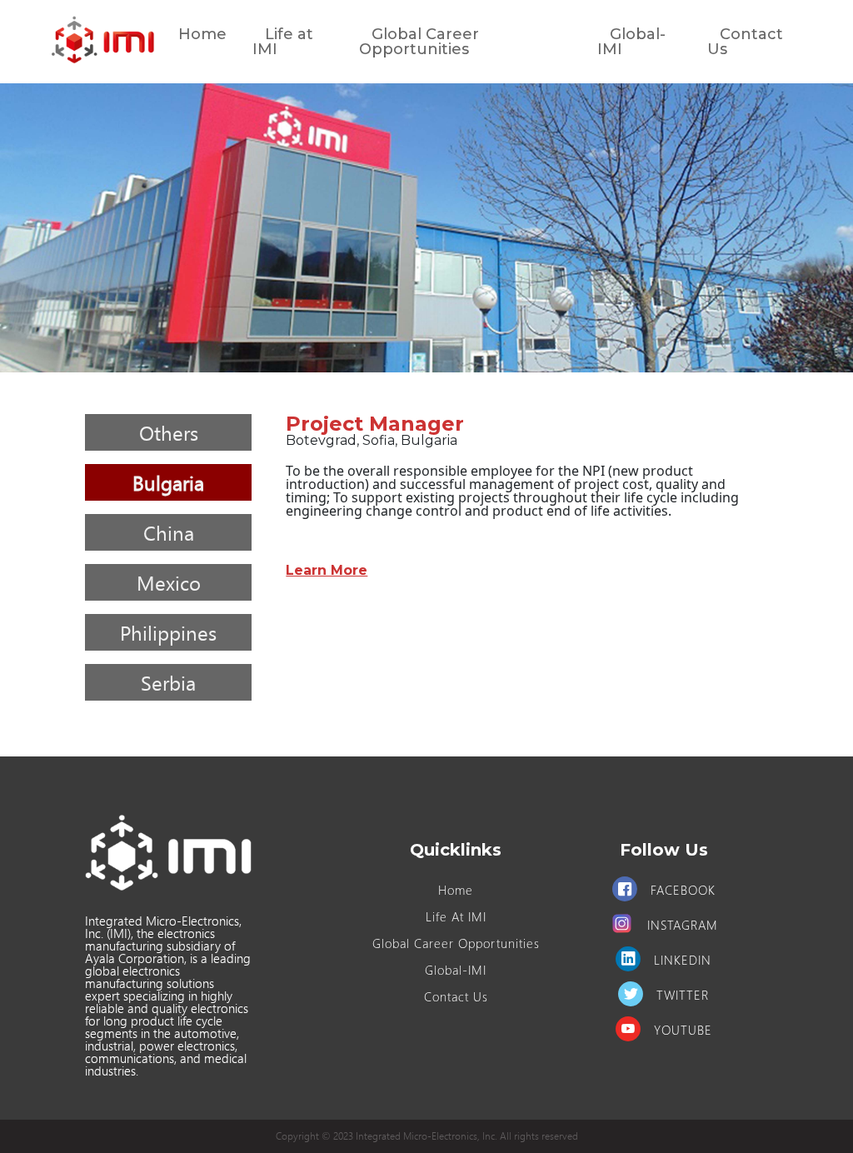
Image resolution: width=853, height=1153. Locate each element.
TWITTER (682, 994)
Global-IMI (631, 41)
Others (168, 432)
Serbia (168, 682)
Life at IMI (282, 41)
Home (202, 34)
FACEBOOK (683, 889)
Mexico (169, 582)
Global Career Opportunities (419, 41)
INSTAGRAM (682, 924)
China (168, 532)
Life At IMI (456, 916)
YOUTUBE (683, 1029)
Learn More (326, 570)
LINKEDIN (682, 959)
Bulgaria (168, 482)
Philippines (168, 632)
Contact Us (745, 41)
